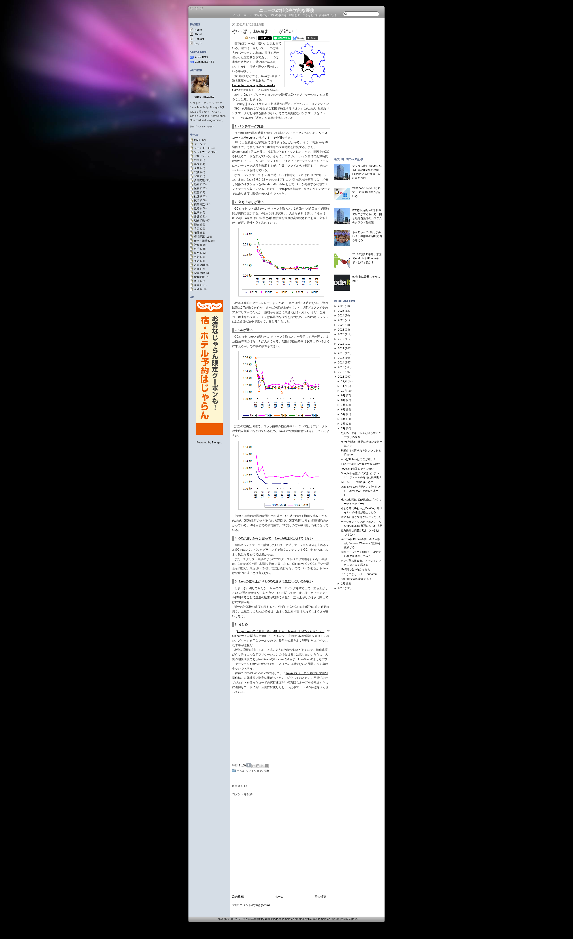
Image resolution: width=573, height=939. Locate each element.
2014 (341, 362)
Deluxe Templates (319, 919)
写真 (196, 176)
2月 (343, 428)
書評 (196, 216)
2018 (341, 343)
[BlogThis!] (258, 766)
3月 (343, 423)
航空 (196, 252)
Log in (198, 43)
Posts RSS (201, 57)
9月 (343, 395)
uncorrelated (205, 97)
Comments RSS (204, 61)
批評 (196, 196)
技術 (196, 200)
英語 (196, 260)
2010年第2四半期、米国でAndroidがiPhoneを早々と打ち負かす (367, 258)
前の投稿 (320, 896)
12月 (344, 381)
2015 (341, 357)
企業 (196, 168)
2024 (341, 315)
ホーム (279, 896)
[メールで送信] (253, 766)
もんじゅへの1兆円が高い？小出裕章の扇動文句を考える (367, 236)
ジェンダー (200, 148)
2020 (341, 334)
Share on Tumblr (248, 765)
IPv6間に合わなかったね (355, 569)
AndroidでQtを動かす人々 (356, 578)
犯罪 (196, 232)
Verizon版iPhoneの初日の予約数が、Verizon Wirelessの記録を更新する (361, 543)
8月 (343, 400)
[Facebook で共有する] (266, 766)
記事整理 (199, 273)
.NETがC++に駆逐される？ (357, 482)
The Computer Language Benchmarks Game (253, 85)
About (198, 34)
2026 (341, 306)
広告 (196, 192)
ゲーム (198, 144)
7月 (343, 404)
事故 (196, 164)
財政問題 (199, 277)
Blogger (216, 442)
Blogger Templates (282, 919)
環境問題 (199, 236)
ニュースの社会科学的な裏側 (286, 10)
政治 (196, 208)
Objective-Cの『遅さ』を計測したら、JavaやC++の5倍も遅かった (280, 631)
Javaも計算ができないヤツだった (361, 517)
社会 (196, 244)
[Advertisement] (282, 727)
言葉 (196, 269)
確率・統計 (200, 240)
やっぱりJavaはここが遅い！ (265, 31)
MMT (197, 140)
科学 (196, 248)
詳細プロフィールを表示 (202, 126)
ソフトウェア (202, 152)
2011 (341, 376)
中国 (196, 160)
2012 (341, 372)
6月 (343, 409)
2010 (341, 588)
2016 (341, 353)
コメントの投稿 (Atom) (255, 905)
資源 (196, 281)
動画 (196, 184)
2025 (341, 310)
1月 (343, 583)
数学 (196, 212)
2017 (341, 348)
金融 (196, 289)
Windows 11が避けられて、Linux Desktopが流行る (366, 192)
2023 (341, 320)
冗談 (196, 172)
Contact (199, 39)
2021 (341, 329)
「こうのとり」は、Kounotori (359, 574)
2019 (341, 339)
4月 (343, 419)
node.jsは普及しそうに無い (357, 468)
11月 (344, 386)
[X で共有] (262, 766)
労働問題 (199, 180)
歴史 (196, 224)
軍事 (196, 285)
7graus (353, 919)
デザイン (199, 156)
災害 (196, 228)
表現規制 (199, 264)
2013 (341, 367)
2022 (341, 325)
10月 (344, 390)
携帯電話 (199, 204)
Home (198, 29)
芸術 (196, 256)
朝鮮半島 (199, 220)
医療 (196, 188)
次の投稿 (238, 896)
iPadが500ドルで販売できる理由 (361, 464)
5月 (343, 414)
